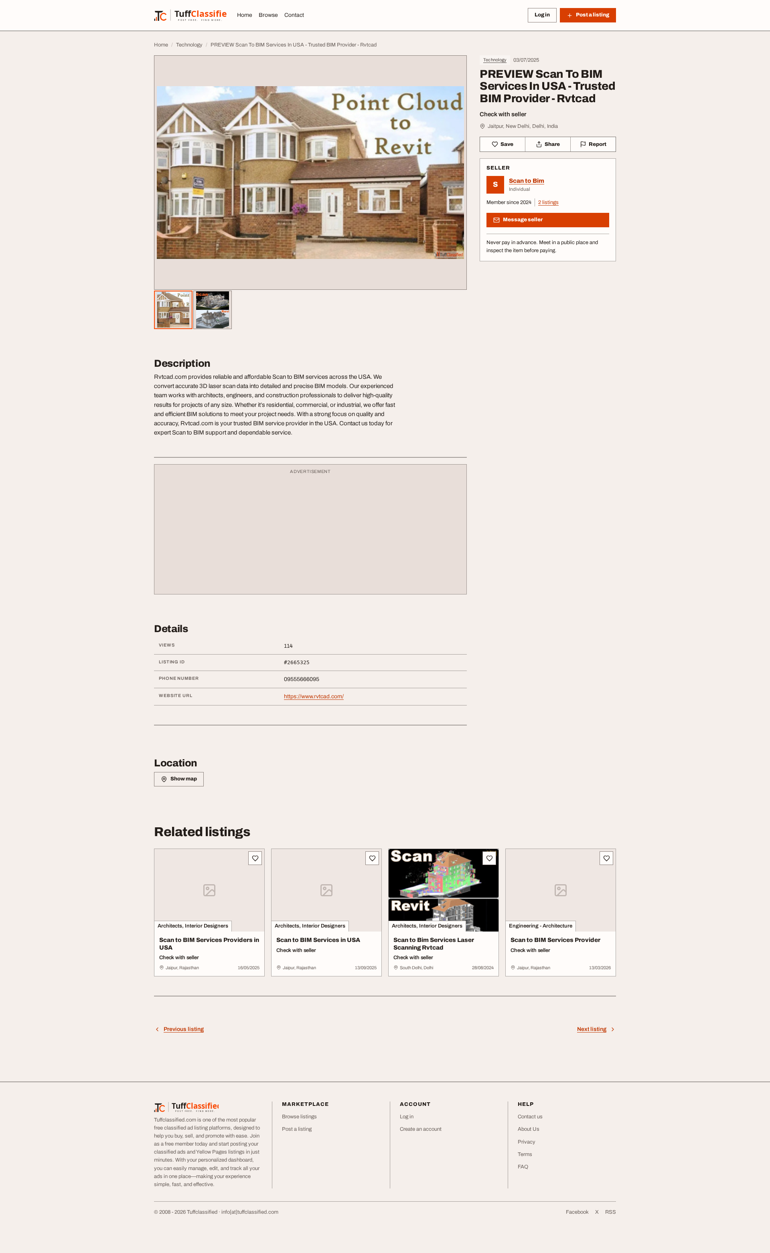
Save (506, 144)
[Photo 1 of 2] (173, 310)
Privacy (526, 1142)
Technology (495, 59)
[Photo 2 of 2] (212, 310)
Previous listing (184, 1029)
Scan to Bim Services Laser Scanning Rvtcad (433, 944)
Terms (525, 1154)
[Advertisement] (310, 533)
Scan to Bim (526, 181)
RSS (610, 1212)
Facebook (577, 1212)
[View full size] (310, 172)
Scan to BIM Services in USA (318, 940)
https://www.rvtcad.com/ (314, 696)
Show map (183, 779)
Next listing (591, 1029)
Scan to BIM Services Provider (555, 940)
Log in (542, 15)
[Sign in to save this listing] (255, 858)
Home (244, 15)
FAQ (523, 1167)
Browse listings (299, 1117)
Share (552, 144)
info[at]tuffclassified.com (249, 1212)
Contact (294, 15)
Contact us (530, 1117)
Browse (268, 15)
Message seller (523, 219)
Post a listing (297, 1129)
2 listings (548, 202)
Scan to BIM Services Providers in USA (209, 944)
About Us (528, 1129)
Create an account (421, 1129)
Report (597, 144)
